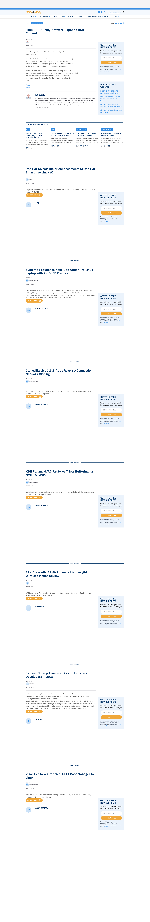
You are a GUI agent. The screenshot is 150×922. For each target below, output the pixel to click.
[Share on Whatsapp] (123, 23)
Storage (107, 16)
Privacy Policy (106, 71)
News (33, 16)
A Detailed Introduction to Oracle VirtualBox (111, 134)
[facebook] (99, 12)
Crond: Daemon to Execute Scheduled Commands (86, 134)
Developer (70, 16)
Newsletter (115, 12)
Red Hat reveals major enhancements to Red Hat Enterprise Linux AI (35, 135)
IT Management (43, 16)
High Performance (94, 16)
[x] (105, 12)
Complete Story (32, 195)
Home (27, 23)
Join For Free (111, 62)
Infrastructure (58, 16)
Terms (119, 69)
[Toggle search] (123, 12)
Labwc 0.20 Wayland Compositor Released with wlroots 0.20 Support (110, 99)
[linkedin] (102, 12)
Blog (115, 16)
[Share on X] (118, 23)
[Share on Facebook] (116, 23)
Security (81, 16)
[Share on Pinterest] (121, 23)
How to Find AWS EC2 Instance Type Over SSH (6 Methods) (62, 134)
